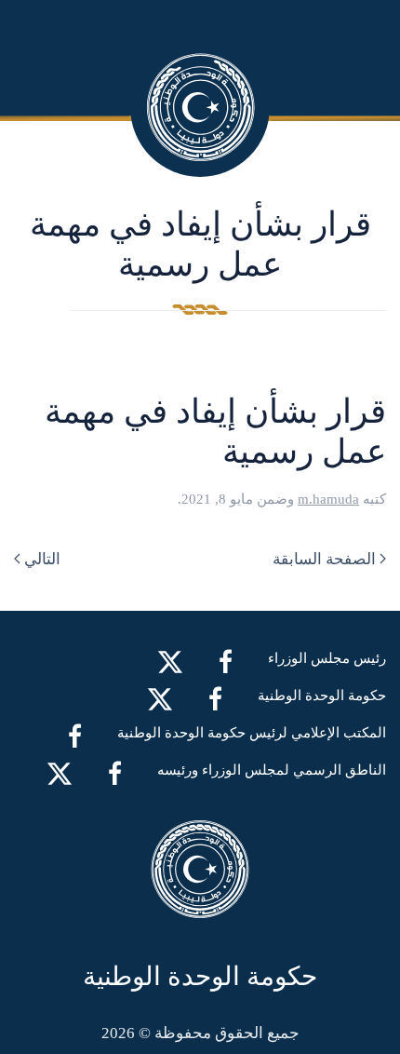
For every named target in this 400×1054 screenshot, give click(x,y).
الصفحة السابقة (324, 559)
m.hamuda (328, 499)
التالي (42, 559)
